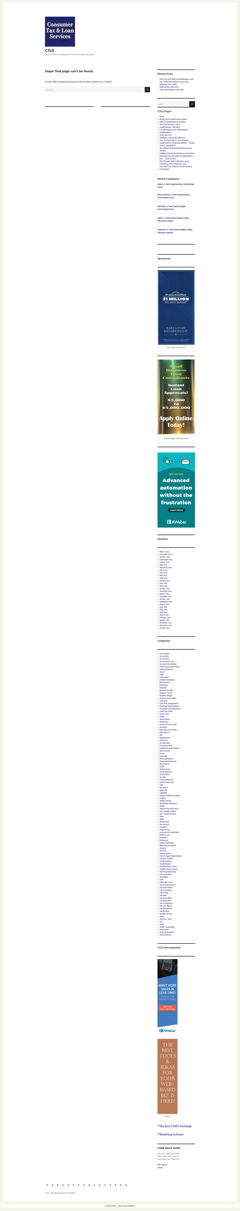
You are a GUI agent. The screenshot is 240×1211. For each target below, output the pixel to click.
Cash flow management (169, 703)
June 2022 (164, 573)
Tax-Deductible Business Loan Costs (174, 82)
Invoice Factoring (167, 782)
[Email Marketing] (168, 996)
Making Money (166, 801)
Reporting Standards (168, 845)
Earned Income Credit (168, 724)
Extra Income (165, 751)
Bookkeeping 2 (165, 132)
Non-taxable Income (168, 814)
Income (163, 777)
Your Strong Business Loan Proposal (174, 140)
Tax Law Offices (166, 906)
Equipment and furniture (169, 748)
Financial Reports (167, 759)
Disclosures (164, 722)
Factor (162, 753)
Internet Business (167, 780)
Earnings (163, 727)
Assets (162, 672)
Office (162, 819)
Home (162, 117)
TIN (161, 922)
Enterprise (164, 740)
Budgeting (164, 685)
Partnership (164, 824)
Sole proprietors (166, 874)
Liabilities (163, 793)
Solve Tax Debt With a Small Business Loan (177, 79)
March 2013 (164, 615)
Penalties (163, 827)
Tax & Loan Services (168, 885)
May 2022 (163, 575)
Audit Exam (164, 677)
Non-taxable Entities (168, 811)
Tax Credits (164, 893)
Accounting (164, 656)
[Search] (192, 104)
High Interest (165, 769)
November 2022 (166, 568)
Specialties (164, 877)
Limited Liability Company (170, 795)
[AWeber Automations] (176, 490)
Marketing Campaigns (168, 803)
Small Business (166, 861)
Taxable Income (166, 914)
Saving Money (165, 853)
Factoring (163, 756)
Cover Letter (164, 714)
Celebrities (162, 230)
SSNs (162, 880)
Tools (162, 924)
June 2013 (163, 607)
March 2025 (164, 552)
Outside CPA (164, 822)
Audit (162, 675)
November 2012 (166, 625)
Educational (164, 732)
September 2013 (166, 602)
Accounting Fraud (167, 661)
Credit (162, 717)
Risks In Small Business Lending (173, 122)
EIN (161, 735)
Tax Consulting (166, 890)
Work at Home (165, 935)
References (164, 840)
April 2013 (163, 612)
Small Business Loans (168, 866)
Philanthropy (165, 830)
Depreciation (165, 719)
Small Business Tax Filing (170, 127)
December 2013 (166, 596)
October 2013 (165, 599)
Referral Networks (167, 843)
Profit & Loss (165, 835)
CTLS (49, 50)
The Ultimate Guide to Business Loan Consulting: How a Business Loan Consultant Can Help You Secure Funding (176, 164)
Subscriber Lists (166, 882)
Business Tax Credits (168, 698)
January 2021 (165, 581)
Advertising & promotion (169, 667)
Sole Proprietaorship (168, 872)
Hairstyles (162, 206)
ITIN (161, 785)
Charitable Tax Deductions (170, 709)
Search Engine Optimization (171, 856)
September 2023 (166, 560)
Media (162, 806)
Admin (160, 184)
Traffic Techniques (167, 927)
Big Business (165, 682)
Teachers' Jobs (165, 919)
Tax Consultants (166, 887)
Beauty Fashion (164, 195)
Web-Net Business (167, 932)
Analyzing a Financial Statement (172, 138)
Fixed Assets (165, 764)
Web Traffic (164, 930)
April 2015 (164, 586)
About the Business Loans (170, 124)
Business (163, 688)
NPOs (162, 817)
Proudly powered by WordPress (63, 1193)
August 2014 (164, 594)
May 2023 (163, 565)
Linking (163, 798)
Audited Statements (167, 680)
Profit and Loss (166, 135)
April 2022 (164, 578)
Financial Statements (168, 761)
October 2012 (165, 628)
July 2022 (163, 570)
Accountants (165, 654)
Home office (164, 774)
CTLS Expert (164, 169)
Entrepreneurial (166, 746)
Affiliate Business (167, 669)
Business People (166, 696)
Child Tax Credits (166, 711)
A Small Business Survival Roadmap (174, 130)
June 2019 (163, 583)
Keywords (163, 790)
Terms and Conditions (126, 1206)
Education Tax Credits (168, 84)
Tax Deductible (165, 898)
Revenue (163, 851)
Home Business (166, 772)
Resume (163, 848)
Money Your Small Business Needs (173, 119)
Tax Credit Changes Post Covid (172, 90)
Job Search (164, 788)
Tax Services (165, 911)
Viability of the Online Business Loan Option (177, 153)
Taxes (162, 916)
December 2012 (166, 623)
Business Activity (166, 690)
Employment (165, 738)
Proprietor (164, 838)
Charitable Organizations (169, 706)
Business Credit (166, 693)
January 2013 (165, 620)
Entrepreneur (165, 743)
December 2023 (166, 554)
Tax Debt (163, 895)
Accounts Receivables (168, 664)
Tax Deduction (165, 901)
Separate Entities (166, 859)
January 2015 (165, 589)
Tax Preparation (166, 909)
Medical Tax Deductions (169, 87)
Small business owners (169, 869)
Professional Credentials (169, 832)
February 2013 (165, 617)
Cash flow (163, 701)
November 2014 (166, 591)
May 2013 (163, 610)
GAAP (162, 767)
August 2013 (164, 604)
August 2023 (164, 562)
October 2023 (165, 557)
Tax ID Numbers (166, 903)
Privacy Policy (110, 1206)
